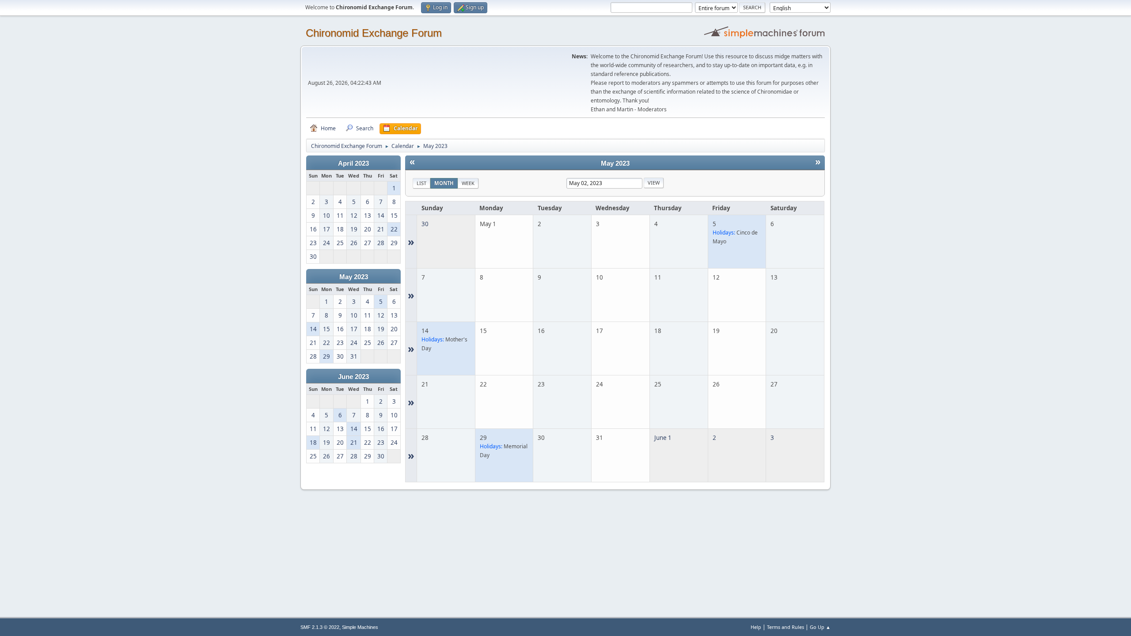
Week (468, 183)
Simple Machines (360, 627)
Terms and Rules (785, 627)
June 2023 (353, 376)
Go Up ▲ (820, 627)
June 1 (663, 438)
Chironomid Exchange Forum (374, 33)
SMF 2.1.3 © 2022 (319, 627)
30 (425, 224)
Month (444, 183)
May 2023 (353, 276)
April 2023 (353, 163)
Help (756, 627)
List (421, 183)
